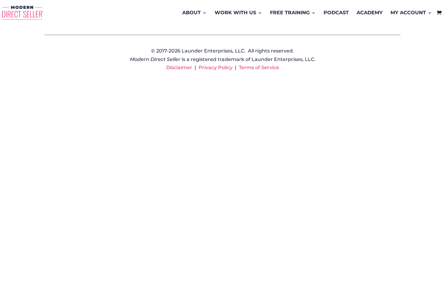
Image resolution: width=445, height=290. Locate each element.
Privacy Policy (215, 67)
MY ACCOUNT (408, 12)
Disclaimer (179, 67)
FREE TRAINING (290, 12)
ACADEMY (370, 12)
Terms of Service (259, 67)
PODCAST (336, 12)
